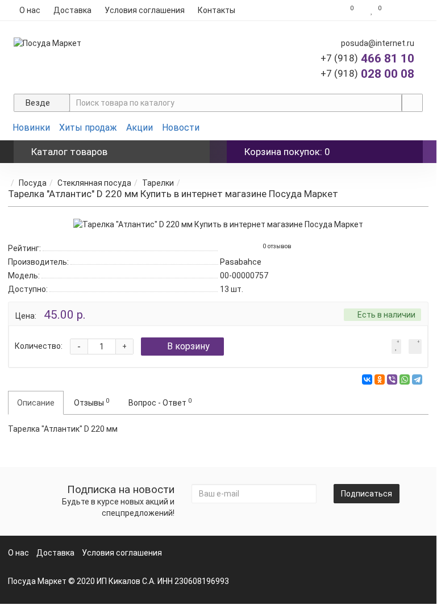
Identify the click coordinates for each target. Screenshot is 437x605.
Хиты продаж (88, 127)
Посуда (33, 182)
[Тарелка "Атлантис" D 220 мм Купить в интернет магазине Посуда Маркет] (218, 224)
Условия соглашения (145, 10)
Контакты (216, 10)
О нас (29, 10)
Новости (180, 127)
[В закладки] (396, 346)
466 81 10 (367, 58)
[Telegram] (417, 379)
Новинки (31, 127)
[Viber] (392, 379)
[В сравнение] (415, 346)
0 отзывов (277, 246)
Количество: (39, 346)
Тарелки (158, 182)
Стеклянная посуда (94, 182)
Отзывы (91, 402)
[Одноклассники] (379, 379)
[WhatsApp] (404, 379)
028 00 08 (367, 74)
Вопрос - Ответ (160, 402)
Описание (36, 402)
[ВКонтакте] (367, 379)
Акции (139, 127)
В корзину (188, 346)
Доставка (72, 10)
